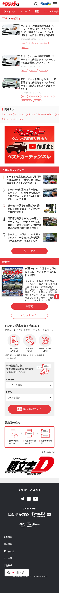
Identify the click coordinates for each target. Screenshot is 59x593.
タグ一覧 (8, 558)
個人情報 (8, 544)
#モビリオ (25, 47)
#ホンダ (24, 43)
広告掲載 (8, 565)
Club (45, 4)
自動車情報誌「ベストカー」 (10, 3)
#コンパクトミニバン (47, 96)
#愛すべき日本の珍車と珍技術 (39, 43)
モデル (9, 392)
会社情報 (8, 537)
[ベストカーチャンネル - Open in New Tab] (29, 144)
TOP (4, 18)
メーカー (10, 379)
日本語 (36, 489)
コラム (39, 66)
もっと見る (29, 250)
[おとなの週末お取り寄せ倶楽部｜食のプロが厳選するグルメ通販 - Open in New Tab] (18, 515)
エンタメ (40, 39)
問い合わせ (9, 551)
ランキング (9, 11)
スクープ (24, 11)
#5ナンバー (34, 96)
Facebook (29, 499)
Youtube (35, 499)
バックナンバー (29, 315)
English (23, 489)
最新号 (29, 306)
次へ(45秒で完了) (29, 409)
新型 (37, 11)
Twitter (23, 498)
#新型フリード (26, 100)
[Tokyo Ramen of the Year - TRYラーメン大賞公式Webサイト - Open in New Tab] (29, 525)
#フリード (33, 70)
